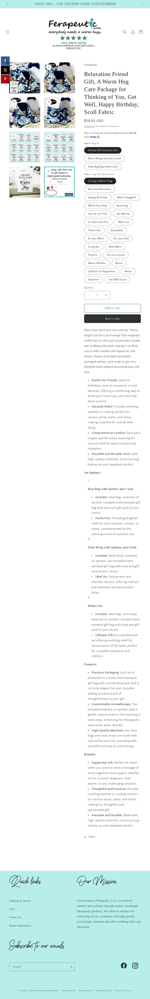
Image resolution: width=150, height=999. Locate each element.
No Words (123, 213)
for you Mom (96, 238)
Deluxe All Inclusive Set (103, 150)
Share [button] (91, 836)
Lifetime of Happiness (101, 271)
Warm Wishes (97, 263)
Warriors (123, 222)
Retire (119, 263)
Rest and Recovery (99, 189)
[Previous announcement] (7, 4)
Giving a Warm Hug (100, 181)
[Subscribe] (71, 967)
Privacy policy (86, 991)
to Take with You (98, 222)
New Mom (115, 246)
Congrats (93, 246)
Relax (128, 271)
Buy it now (112, 318)
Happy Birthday (98, 197)
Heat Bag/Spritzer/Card (103, 166)
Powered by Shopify (48, 991)
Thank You (94, 230)
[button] (8, 32)
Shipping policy (104, 991)
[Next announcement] (143, 4)
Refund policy (68, 991)
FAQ (11, 909)
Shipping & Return (20, 900)
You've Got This (97, 213)
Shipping (89, 126)
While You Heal (97, 205)
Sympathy (116, 230)
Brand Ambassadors (20, 925)
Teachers (93, 279)
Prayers (92, 255)
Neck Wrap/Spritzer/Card (104, 158)
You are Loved (116, 255)
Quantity (88, 287)
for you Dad (121, 238)
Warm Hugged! (126, 197)
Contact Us (15, 917)
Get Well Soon (118, 279)
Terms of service (123, 991)
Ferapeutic (32, 991)
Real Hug (122, 205)
